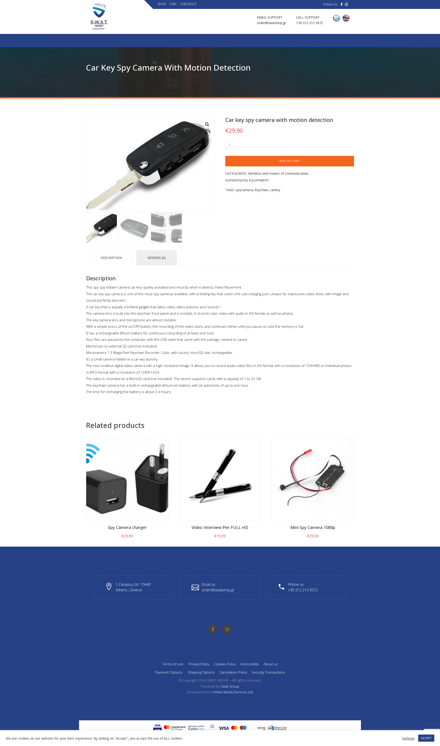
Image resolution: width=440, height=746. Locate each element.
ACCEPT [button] (426, 738)
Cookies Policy (225, 664)
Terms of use (172, 664)
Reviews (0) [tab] (157, 258)
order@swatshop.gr (271, 23)
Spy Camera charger (127, 527)
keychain (261, 189)
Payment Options (168, 672)
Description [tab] (111, 258)
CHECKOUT (188, 4)
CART (173, 4)
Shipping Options (201, 672)
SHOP (162, 4)
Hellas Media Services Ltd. (233, 692)
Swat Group (230, 686)
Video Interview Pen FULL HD (220, 527)
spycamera (244, 189)
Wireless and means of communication (278, 173)
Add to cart (289, 161)
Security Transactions (268, 672)
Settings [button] (408, 738)
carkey (275, 189)
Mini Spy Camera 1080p (312, 527)
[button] (207, 124)
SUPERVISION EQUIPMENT (247, 180)
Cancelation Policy (233, 672)
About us (271, 664)
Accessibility (249, 664)
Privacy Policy (199, 664)
